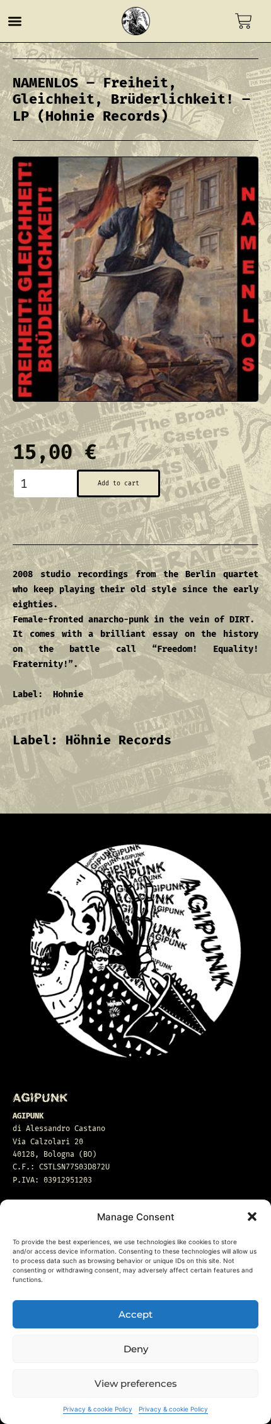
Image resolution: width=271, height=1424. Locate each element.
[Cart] (243, 21)
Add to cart (118, 483)
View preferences (136, 1383)
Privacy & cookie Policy (97, 1409)
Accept (135, 1314)
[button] (252, 1216)
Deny (136, 1349)
